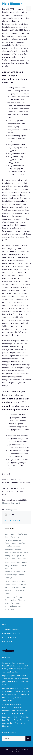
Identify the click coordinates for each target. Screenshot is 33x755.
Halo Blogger (12, 4)
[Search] (28, 738)
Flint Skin (14, 749)
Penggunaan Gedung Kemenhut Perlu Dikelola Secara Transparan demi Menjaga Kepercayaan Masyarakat (15, 603)
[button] (23, 8)
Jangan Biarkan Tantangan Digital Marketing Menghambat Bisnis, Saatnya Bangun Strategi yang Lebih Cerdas (16, 540)
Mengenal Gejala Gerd (11, 503)
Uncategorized (11, 509)
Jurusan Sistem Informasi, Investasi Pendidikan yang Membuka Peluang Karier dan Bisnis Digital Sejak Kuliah (15, 587)
